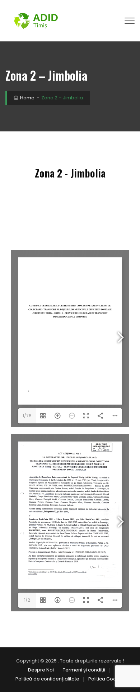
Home (26, 97)
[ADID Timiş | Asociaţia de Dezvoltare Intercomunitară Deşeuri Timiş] (35, 20)
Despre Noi (41, 669)
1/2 (27, 600)
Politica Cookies (107, 678)
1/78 (27, 416)
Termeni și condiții (84, 669)
